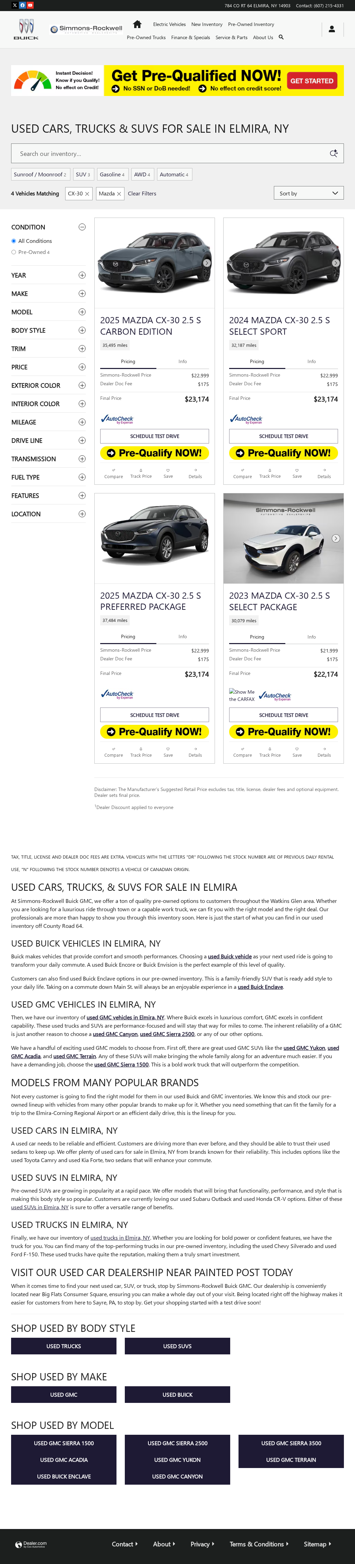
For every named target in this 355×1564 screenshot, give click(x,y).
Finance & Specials (190, 37)
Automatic (174, 174)
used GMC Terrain (74, 1056)
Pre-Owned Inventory (251, 24)
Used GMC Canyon (177, 1476)
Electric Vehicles (169, 24)
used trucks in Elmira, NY (120, 1237)
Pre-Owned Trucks (146, 37)
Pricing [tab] (128, 361)
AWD (142, 174)
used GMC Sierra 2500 (167, 1033)
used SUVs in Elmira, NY (40, 1207)
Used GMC (63, 1394)
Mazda (107, 193)
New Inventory (207, 24)
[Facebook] (22, 5)
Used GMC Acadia (64, 1459)
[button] (154, 344)
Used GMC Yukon (177, 1459)
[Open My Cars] (330, 30)
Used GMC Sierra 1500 (64, 1443)
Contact (122, 1543)
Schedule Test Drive (154, 436)
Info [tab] (183, 361)
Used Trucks (63, 1346)
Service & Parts (232, 37)
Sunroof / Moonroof (40, 174)
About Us (263, 37)
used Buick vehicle (230, 956)
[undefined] (177, 80)
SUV (83, 174)
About (162, 1543)
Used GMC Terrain (291, 1459)
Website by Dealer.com (30, 1545)
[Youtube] (30, 5)
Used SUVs (177, 1346)
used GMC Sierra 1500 (121, 1064)
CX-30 (75, 193)
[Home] (24, 29)
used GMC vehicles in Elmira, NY (125, 1017)
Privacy (200, 1543)
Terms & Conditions (257, 1543)
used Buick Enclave (260, 986)
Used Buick (177, 1394)
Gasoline (112, 174)
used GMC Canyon (115, 1033)
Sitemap (315, 1543)
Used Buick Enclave (64, 1476)
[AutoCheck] (117, 419)
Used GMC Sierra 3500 (291, 1443)
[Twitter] (14, 5)
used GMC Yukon (304, 1047)
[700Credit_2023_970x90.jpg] (177, 80)
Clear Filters (142, 193)
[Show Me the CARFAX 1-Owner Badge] (242, 696)
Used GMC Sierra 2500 (178, 1443)
